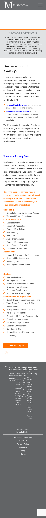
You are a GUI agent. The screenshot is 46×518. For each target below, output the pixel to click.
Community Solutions (19, 369)
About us (23, 441)
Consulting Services (13, 369)
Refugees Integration (25, 369)
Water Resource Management (19, 394)
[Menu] (39, 5)
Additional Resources (37, 369)
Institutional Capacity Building (31, 384)
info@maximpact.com (23, 437)
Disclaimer (23, 447)
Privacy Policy (23, 444)
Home (23, 454)
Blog (35, 374)
